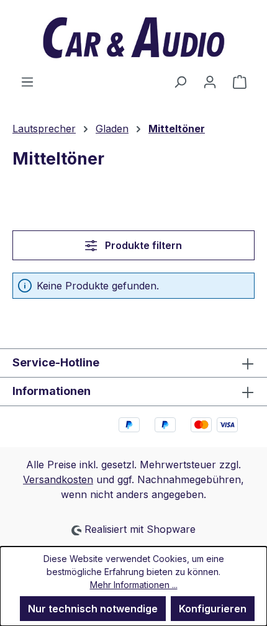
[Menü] (27, 81)
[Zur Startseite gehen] (133, 37)
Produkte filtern (142, 245)
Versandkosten (58, 479)
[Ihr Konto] (210, 81)
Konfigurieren (213, 608)
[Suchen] (180, 81)
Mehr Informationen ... (134, 584)
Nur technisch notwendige (93, 608)
